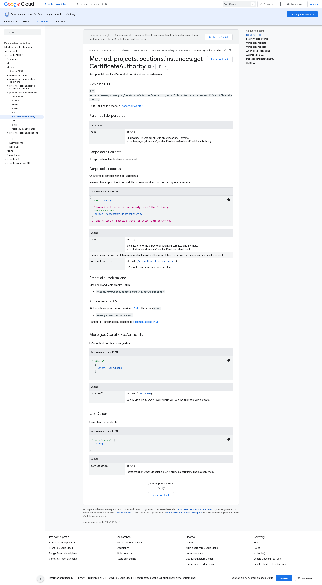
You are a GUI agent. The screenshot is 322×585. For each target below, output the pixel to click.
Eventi (257, 548)
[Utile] (225, 50)
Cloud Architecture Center (199, 558)
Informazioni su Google (61, 578)
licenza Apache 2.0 (125, 512)
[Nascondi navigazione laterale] (40, 579)
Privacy (81, 578)
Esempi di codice (194, 553)
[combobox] (239, 4)
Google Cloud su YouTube (267, 558)
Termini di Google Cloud (119, 578)
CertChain (115, 368)
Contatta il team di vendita (63, 558)
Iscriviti (284, 577)
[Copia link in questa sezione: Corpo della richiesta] (124, 152)
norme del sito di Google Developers (184, 512)
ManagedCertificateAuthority (124, 213)
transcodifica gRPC (133, 106)
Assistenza (123, 548)
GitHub (189, 542)
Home (92, 50)
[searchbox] (22, 32)
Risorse (60, 21)
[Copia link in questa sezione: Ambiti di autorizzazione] (129, 278)
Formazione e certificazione (200, 564)
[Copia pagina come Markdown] (160, 67)
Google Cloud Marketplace (63, 553)
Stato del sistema (126, 558)
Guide (26, 21)
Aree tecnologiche (55, 4)
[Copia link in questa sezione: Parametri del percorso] (128, 116)
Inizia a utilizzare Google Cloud (202, 548)
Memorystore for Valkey (56, 14)
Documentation (107, 50)
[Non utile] (230, 50)
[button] (22, 51)
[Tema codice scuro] (228, 199)
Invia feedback (219, 59)
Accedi (314, 4)
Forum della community (129, 542)
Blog (256, 542)
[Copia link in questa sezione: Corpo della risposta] (124, 169)
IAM (135, 308)
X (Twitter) (259, 553)
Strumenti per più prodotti (92, 4)
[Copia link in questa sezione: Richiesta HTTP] (115, 84)
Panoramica (10, 21)
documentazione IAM (145, 321)
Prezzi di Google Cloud (61, 548)
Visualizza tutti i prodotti (62, 542)
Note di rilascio (125, 553)
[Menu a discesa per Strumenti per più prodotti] (111, 4)
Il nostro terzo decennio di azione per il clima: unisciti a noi (165, 578)
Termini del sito (96, 578)
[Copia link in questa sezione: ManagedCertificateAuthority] (146, 335)
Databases (124, 50)
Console (268, 4)
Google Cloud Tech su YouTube (270, 564)
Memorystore (21, 14)
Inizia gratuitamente (302, 14)
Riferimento (43, 21)
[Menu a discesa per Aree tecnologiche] (70, 4)
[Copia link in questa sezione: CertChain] (111, 414)
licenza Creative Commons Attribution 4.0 (195, 509)
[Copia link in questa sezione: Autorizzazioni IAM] (121, 302)
